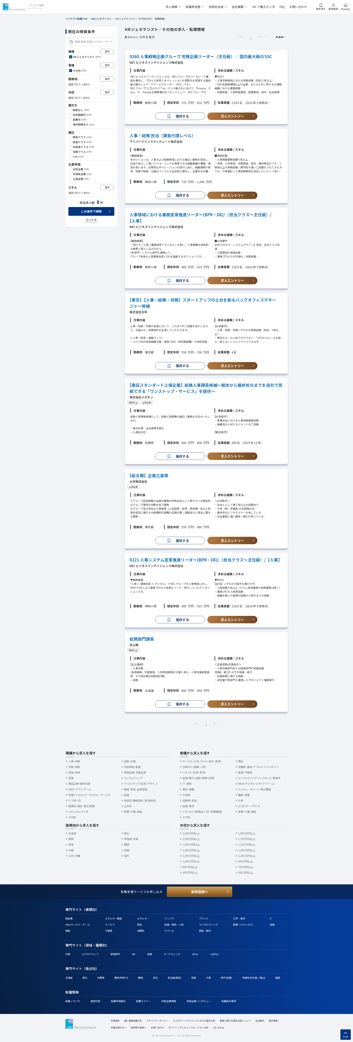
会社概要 (237, 6)
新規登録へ (199, 891)
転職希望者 (193, 6)
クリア (90, 220)
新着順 (280, 37)
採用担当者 (216, 6)
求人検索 (172, 6)
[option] (91, 56)
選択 (107, 51)
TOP (346, 1036)
